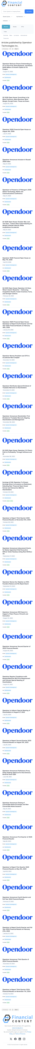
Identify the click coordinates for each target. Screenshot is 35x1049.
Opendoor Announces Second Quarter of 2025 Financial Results (16, 647)
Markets (6, 26)
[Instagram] (24, 1039)
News (11, 35)
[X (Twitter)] (11, 1039)
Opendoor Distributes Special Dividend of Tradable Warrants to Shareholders (17, 387)
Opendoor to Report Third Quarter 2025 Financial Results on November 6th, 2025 (17, 519)
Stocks (15, 26)
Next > (16, 49)
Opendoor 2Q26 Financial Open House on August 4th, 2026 (17, 130)
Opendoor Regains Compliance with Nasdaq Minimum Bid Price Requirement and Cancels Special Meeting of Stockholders (16, 679)
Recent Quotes (6, 16)
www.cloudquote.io (17, 1028)
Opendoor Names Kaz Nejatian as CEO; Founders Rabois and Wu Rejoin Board (16, 583)
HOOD (8, 500)
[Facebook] (15, 1039)
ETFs (22, 26)
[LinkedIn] (20, 1039)
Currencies (16, 35)
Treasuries (6, 38)
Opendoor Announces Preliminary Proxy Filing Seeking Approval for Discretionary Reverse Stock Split (17, 772)
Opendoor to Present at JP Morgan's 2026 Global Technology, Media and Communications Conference (17, 191)
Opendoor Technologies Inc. (11, 74)
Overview (5, 35)
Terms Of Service (20, 1034)
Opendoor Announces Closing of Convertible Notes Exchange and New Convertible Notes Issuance (16, 804)
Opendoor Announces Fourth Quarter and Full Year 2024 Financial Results (17, 898)
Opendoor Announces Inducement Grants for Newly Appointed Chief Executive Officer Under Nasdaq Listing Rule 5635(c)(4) (17, 551)
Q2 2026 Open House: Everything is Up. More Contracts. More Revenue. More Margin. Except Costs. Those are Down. (16, 99)
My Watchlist (20, 16)
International (24, 35)
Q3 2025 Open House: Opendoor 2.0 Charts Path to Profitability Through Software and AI (17, 452)
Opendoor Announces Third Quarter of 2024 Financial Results (16, 960)
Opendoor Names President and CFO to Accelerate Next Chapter (16, 357)
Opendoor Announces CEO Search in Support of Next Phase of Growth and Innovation (15, 614)
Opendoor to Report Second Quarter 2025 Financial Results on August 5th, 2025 (17, 741)
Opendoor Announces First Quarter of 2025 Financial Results (17, 838)
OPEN (8, 80)
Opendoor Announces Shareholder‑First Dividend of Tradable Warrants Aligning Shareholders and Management (16, 418)
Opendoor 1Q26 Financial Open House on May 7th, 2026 (17, 259)
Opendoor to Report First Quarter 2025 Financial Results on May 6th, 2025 (16, 868)
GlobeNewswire (8, 77)
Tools (5, 31)
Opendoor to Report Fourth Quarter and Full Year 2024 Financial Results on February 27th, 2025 (17, 929)
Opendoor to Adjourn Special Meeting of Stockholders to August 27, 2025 (16, 711)
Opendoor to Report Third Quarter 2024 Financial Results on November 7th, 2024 (17, 990)
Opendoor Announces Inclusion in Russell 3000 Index (17, 160)
